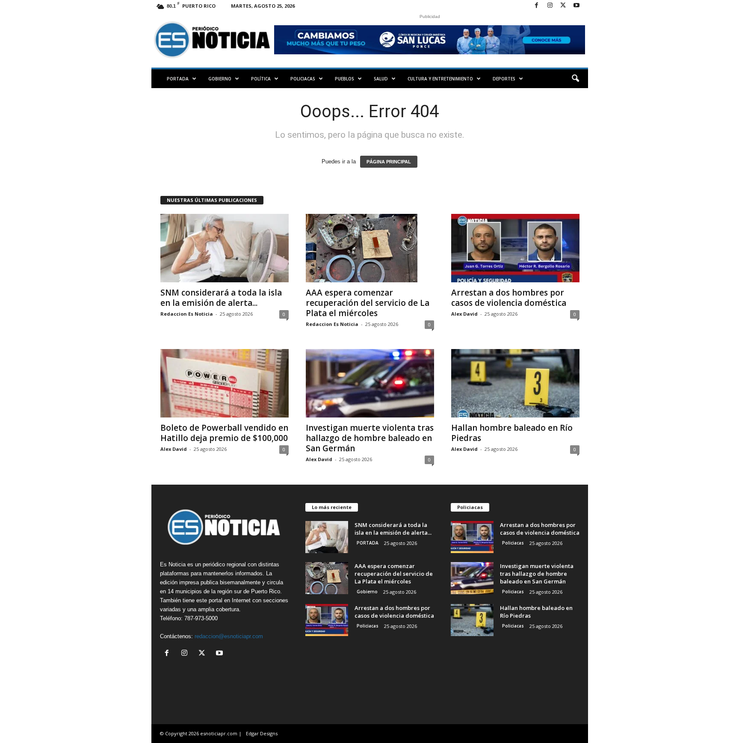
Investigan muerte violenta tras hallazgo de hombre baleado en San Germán (370, 438)
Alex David (464, 314)
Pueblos (344, 79)
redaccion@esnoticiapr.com (229, 636)
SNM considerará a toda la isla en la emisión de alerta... (221, 297)
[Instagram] (550, 6)
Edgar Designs (262, 733)
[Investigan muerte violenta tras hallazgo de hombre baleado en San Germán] (370, 383)
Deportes (504, 79)
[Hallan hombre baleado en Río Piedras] (515, 383)
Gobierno (219, 79)
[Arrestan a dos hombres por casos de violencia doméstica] (515, 248)
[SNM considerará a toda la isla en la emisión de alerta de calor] (224, 248)
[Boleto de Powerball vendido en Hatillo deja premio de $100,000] (224, 383)
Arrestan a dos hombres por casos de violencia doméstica (508, 297)
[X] (563, 6)
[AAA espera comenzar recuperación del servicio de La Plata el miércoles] (370, 248)
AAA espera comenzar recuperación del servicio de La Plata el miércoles (367, 303)
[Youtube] (576, 6)
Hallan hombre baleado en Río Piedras (512, 433)
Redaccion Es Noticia (186, 314)
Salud (381, 79)
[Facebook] (537, 6)
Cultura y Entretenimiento (440, 79)
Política (261, 79)
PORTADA (178, 79)
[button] (575, 78)
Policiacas (302, 79)
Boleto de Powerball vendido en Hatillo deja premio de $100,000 (224, 433)
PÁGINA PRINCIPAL (389, 161)
